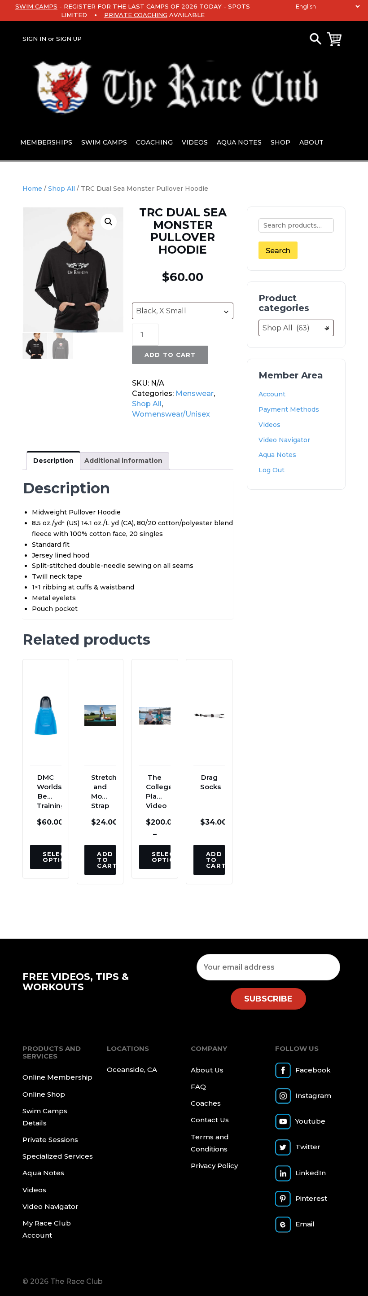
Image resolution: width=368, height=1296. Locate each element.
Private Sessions (50, 1139)
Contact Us (210, 1120)
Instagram (313, 1095)
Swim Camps (104, 142)
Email (305, 1224)
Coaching (154, 142)
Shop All (61, 189)
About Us (207, 1070)
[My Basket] (334, 39)
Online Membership (57, 1077)
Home (32, 189)
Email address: (268, 967)
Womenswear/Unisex (171, 414)
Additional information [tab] (123, 461)
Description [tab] (53, 461)
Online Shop (43, 1094)
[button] (109, 222)
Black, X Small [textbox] (161, 311)
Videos (195, 142)
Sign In (34, 38)
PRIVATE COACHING (135, 14)
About (311, 142)
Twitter (307, 1146)
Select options (52, 856)
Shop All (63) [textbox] (296, 328)
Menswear (194, 393)
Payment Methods (288, 409)
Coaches (206, 1103)
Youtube (310, 1121)
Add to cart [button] (106, 859)
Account (271, 394)
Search (278, 250)
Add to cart (170, 354)
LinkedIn (310, 1173)
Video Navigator (284, 440)
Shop (280, 142)
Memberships (46, 142)
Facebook (313, 1070)
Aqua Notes (239, 142)
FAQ (198, 1086)
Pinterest (311, 1198)
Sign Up (69, 38)
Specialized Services (57, 1156)
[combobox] (182, 311)
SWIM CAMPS (36, 6)
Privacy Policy (214, 1165)
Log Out (271, 470)
